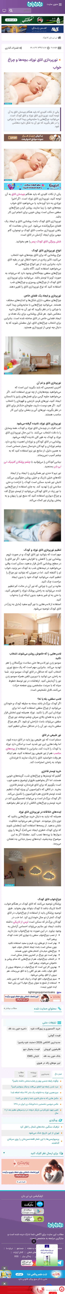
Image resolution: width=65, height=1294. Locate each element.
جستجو (20, 1248)
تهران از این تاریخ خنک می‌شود (44, 1133)
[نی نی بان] (35, 4)
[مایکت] (32, 1204)
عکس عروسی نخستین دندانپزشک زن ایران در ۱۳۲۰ (36, 1104)
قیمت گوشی (54, 1036)
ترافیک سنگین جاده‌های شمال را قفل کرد (39, 1127)
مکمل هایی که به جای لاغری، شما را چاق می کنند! (37, 1098)
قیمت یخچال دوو (31, 1049)
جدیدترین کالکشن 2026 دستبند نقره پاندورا (39, 1042)
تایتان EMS (33, 1056)
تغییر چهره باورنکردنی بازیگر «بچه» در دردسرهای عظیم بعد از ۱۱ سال (31, 1111)
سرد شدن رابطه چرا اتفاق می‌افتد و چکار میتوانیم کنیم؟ (34, 1087)
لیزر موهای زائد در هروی (48, 1063)
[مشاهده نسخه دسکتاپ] (4, 11)
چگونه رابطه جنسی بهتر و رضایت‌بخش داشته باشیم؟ (35, 1081)
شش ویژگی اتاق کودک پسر (46, 241)
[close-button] (34, 1241)
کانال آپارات (18, 1252)
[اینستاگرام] (31, 1266)
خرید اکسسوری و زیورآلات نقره (45, 1029)
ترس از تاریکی (20, 922)
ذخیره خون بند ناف (17, 1029)
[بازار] (32, 1219)
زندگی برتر (26, 1256)
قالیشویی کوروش (52, 1049)
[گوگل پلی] (32, 1211)
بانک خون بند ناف (51, 1056)
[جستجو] (11, 10)
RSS (16, 1256)
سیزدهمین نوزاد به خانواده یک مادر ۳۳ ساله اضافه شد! (34, 1092)
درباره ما (9, 1248)
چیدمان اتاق (18, 194)
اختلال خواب (23, 947)
